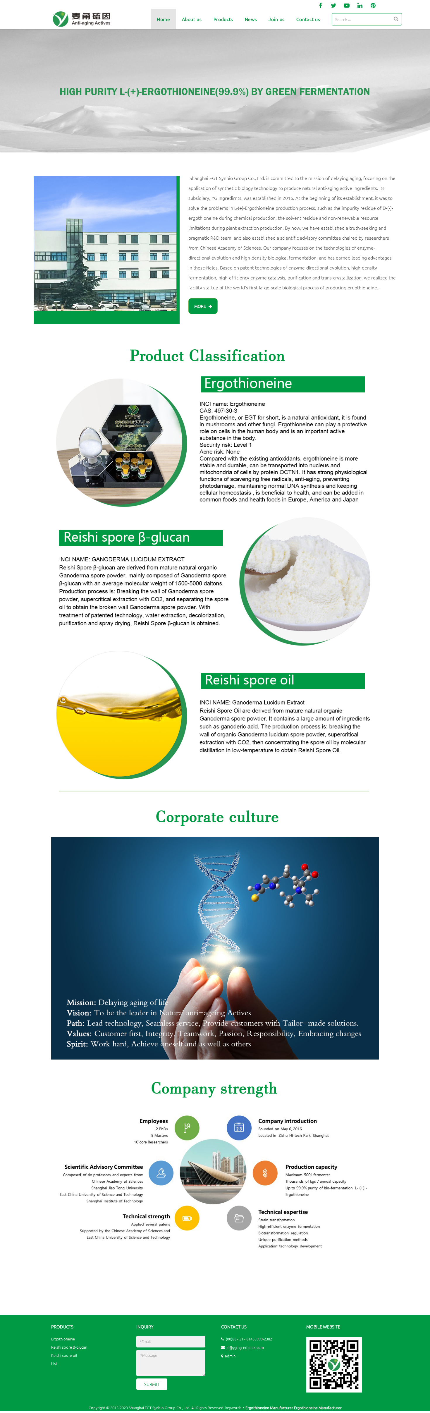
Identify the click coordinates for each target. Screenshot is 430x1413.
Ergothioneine (63, 1339)
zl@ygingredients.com (245, 1347)
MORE (201, 306)
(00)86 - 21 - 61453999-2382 (249, 1339)
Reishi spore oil (64, 1355)
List (54, 1363)
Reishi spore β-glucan (69, 1347)
